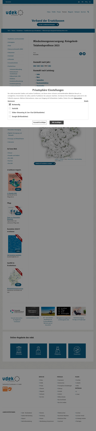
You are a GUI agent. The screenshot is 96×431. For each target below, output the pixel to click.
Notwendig (16, 105)
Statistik (15, 108)
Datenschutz (78, 98)
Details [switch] (86, 101)
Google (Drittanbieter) (20, 116)
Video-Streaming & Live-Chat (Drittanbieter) (28, 112)
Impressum (11, 101)
